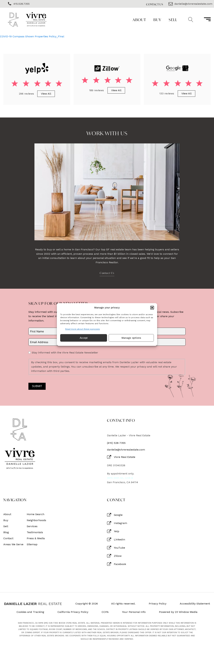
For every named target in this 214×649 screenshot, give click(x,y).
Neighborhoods (36, 520)
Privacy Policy (157, 603)
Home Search (35, 514)
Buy (157, 19)
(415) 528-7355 (116, 443)
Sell (173, 19)
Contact (8, 538)
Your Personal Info (134, 612)
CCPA (105, 612)
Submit (37, 386)
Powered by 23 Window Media (178, 612)
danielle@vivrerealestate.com (126, 449)
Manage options (131, 337)
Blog (6, 532)
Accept (83, 337)
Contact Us (154, 4)
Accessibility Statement (195, 603)
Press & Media (36, 538)
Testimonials (35, 532)
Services (32, 526)
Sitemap (32, 544)
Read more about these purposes (82, 329)
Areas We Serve (13, 544)
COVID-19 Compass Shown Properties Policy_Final (32, 36)
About (139, 19)
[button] (152, 307)
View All (46, 93)
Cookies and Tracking (30, 612)
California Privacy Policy (73, 612)
